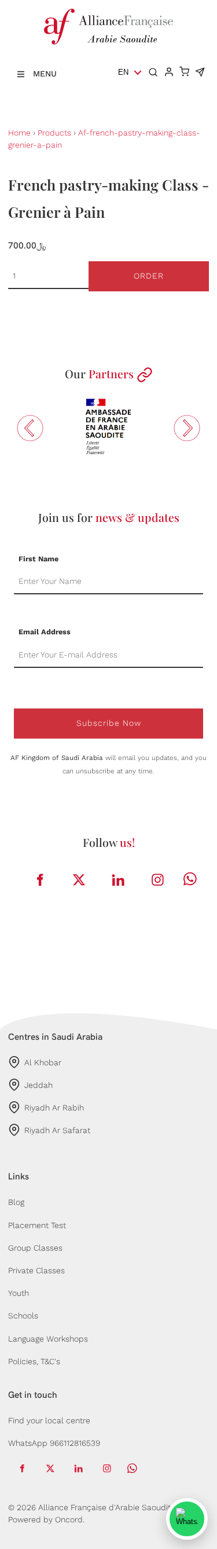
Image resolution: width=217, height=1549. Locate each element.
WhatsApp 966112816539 (54, 1443)
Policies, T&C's (34, 1361)
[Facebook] (39, 879)
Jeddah (38, 1085)
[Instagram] (157, 879)
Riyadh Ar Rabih (54, 1107)
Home (19, 132)
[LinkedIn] (118, 879)
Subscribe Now (108, 723)
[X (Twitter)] (79, 879)
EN (123, 72)
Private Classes (36, 1270)
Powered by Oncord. (46, 1519)
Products (54, 132)
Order (149, 275)
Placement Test (37, 1225)
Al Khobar (42, 1062)
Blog (16, 1202)
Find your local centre (49, 1420)
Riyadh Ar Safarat (57, 1130)
